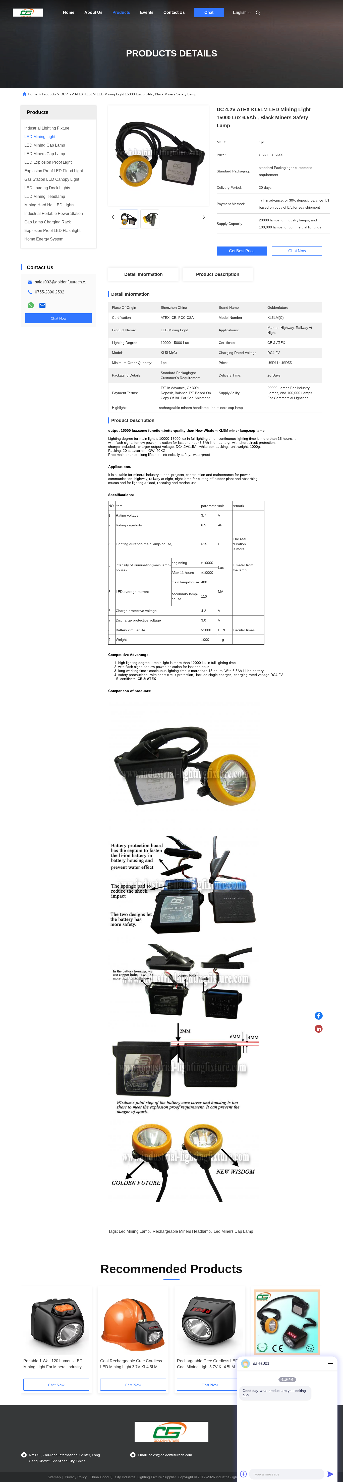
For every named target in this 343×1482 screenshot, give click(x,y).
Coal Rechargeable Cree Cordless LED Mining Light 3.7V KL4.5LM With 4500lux (131, 1364)
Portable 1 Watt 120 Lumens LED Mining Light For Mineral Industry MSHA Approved (53, 1364)
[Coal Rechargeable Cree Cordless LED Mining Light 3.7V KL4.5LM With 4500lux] (133, 1322)
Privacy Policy (76, 1477)
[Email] (42, 305)
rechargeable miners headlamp (182, 1231)
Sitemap (54, 1477)
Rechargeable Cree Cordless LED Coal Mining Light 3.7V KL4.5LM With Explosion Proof (207, 1364)
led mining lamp (134, 1231)
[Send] (330, 1473)
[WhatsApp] (31, 305)
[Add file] (243, 1473)
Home (68, 12)
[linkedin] (318, 1028)
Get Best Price (242, 251)
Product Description (217, 274)
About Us (93, 12)
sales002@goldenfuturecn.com (62, 282)
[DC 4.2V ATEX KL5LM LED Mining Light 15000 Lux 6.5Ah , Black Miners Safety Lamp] (158, 155)
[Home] (28, 12)
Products (121, 12)
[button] (30, 1334)
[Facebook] (318, 1015)
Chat (208, 12)
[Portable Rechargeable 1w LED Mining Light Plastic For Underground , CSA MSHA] (287, 1322)
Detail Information (143, 274)
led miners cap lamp (233, 1231)
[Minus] (330, 1364)
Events (146, 12)
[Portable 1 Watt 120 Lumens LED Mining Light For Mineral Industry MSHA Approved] (56, 1322)
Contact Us (174, 12)
